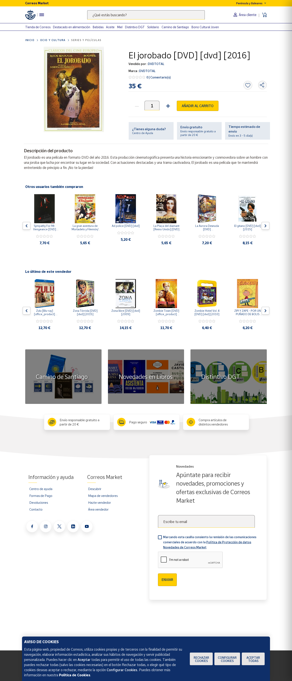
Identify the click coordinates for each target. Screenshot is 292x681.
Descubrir (94, 489)
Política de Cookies (74, 675)
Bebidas (98, 27)
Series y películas (86, 40)
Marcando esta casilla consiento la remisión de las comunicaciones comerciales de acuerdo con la (209, 542)
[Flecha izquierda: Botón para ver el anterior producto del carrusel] (26, 226)
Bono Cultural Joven (205, 27)
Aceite (110, 27)
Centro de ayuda (40, 489)
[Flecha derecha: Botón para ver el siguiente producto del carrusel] (265, 226)
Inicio (30, 40)
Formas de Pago (40, 496)
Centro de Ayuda (142, 133)
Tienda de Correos (37, 27)
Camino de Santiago (175, 27)
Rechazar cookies (201, 659)
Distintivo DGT (135, 27)
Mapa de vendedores (103, 496)
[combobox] (146, 14)
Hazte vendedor (99, 502)
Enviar (167, 580)
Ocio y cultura (53, 40)
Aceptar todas (253, 659)
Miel (119, 27)
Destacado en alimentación (71, 27)
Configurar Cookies (227, 659)
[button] (167, 105)
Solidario (153, 27)
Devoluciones (38, 502)
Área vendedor (98, 509)
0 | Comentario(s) (158, 77)
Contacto (36, 509)
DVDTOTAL (155, 64)
